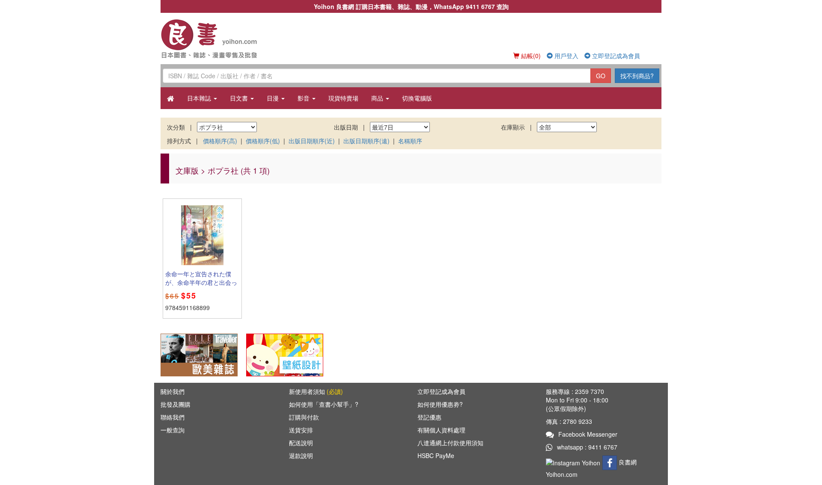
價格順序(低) (263, 140)
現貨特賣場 (343, 98)
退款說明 (301, 455)
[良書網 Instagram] (574, 462)
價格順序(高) (220, 140)
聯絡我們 (173, 417)
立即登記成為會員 (615, 55)
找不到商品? (637, 75)
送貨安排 (301, 430)
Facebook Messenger (587, 434)
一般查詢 (173, 430)
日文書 (240, 98)
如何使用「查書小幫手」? (323, 404)
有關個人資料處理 (441, 430)
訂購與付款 (304, 417)
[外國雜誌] (199, 354)
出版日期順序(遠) (366, 140)
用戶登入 (565, 55)
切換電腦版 (417, 98)
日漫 (273, 98)
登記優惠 (429, 417)
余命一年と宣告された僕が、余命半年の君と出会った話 (201, 282)
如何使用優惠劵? (440, 404)
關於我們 (173, 391)
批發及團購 (176, 404)
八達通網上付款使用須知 (450, 442)
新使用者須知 (316, 391)
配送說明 (301, 442)
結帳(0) (530, 55)
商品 (378, 98)
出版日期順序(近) (312, 140)
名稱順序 (410, 140)
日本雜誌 (200, 98)
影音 (304, 98)
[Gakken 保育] (284, 354)
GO (600, 75)
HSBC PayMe (435, 455)
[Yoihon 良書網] (222, 38)
